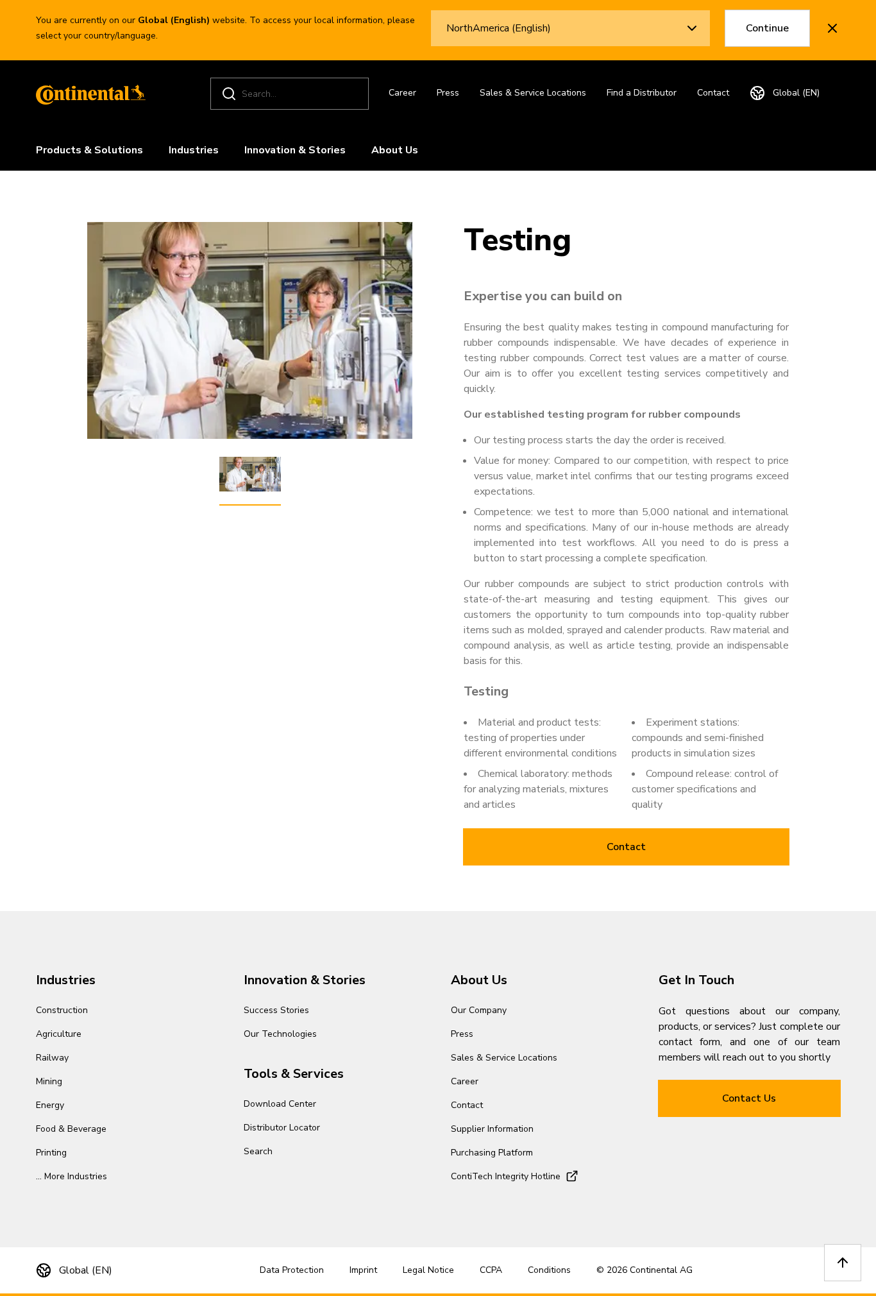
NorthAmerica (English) (498, 28)
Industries (194, 150)
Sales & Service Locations (533, 93)
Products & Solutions (89, 150)
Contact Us (749, 1098)
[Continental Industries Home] (87, 94)
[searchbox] (291, 94)
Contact (713, 93)
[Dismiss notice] (832, 28)
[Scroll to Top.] (843, 1263)
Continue (767, 28)
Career (402, 93)
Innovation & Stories (295, 150)
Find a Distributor (642, 93)
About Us (394, 150)
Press (448, 93)
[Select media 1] (250, 475)
